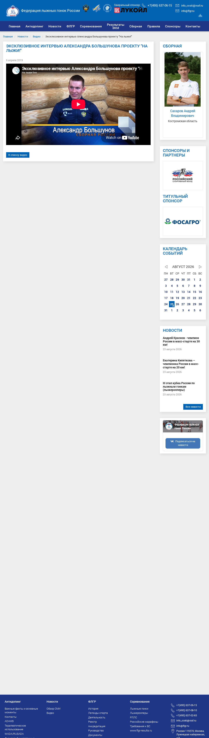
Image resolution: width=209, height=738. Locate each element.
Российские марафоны (144, 721)
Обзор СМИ (53, 708)
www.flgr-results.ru (141, 730)
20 (183, 298)
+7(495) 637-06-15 (160, 5)
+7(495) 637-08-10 (186, 710)
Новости (23, 36)
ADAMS (9, 721)
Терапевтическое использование (15, 727)
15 (194, 292)
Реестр (92, 721)
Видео (36, 36)
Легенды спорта (98, 713)
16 (200, 292)
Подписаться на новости (185, 443)
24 (166, 304)
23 (200, 298)
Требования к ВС (140, 726)
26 (177, 304)
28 (171, 279)
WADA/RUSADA (14, 734)
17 (166, 298)
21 (188, 298)
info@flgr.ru (187, 11)
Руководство (96, 730)
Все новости (193, 406)
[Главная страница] (13, 10)
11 (171, 292)
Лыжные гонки (139, 708)
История (93, 708)
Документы (95, 735)
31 (188, 279)
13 (183, 292)
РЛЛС (133, 717)
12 (177, 292)
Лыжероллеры (139, 713)
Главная (8, 36)
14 (188, 292)
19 (177, 298)
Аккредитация (96, 726)
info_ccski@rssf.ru (192, 5)
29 (177, 279)
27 (166, 279)
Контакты (11, 717)
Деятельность (96, 717)
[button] (34, 26)
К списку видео (17, 155)
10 (166, 292)
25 (171, 304)
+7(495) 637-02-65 (186, 715)
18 (171, 298)
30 (183, 279)
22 (194, 298)
